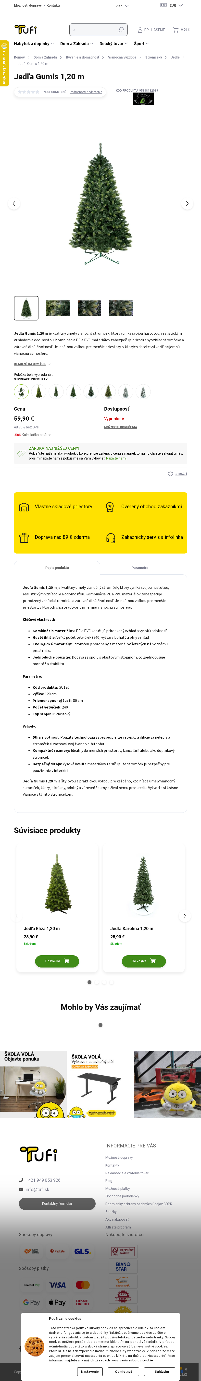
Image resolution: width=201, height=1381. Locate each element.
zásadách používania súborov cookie (124, 1360)
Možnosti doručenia (120, 427)
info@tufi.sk (37, 1189)
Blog (108, 1181)
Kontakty (54, 5)
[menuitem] (34, 43)
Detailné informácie (30, 364)
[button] (89, 982)
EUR (173, 5)
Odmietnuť (123, 1371)
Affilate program (118, 1227)
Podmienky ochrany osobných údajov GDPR (138, 1204)
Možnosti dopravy (28, 5)
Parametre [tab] (140, 568)
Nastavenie (90, 1371)
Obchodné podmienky (122, 1196)
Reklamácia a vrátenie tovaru (128, 1173)
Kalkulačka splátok (36, 435)
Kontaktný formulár (57, 1203)
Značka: (137, 110)
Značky (111, 1212)
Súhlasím (162, 1371)
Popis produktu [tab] (57, 568)
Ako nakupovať (117, 1219)
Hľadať (121, 30)
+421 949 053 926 (43, 1180)
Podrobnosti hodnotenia (86, 92)
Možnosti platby (117, 1189)
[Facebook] (21, 1349)
